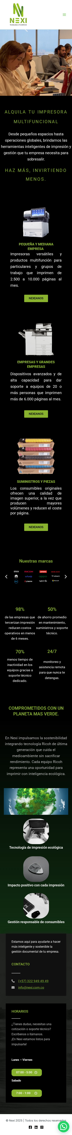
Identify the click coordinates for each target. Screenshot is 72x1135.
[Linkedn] (36, 1127)
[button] (6, 576)
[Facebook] (30, 1127)
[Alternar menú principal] (64, 14)
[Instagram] (42, 1127)
